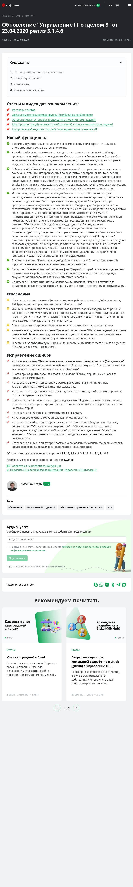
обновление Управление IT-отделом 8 (81, 507)
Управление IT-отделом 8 (41, 507)
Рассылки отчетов (23, 110)
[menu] (129, 5)
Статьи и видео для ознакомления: (38, 72)
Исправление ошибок (28, 90)
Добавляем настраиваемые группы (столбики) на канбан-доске (52, 115)
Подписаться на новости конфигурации (35, 466)
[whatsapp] (101, 585)
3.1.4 (110, 507)
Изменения (21, 84)
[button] (87, 5)
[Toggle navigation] (110, 5)
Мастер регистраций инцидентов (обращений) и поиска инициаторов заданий (62, 124)
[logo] (11, 5)
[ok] (113, 585)
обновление (15, 507)
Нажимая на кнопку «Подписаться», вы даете (61, 548)
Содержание (20, 62)
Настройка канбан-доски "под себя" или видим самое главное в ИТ (54, 129)
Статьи (11, 650)
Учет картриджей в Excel (26, 657)
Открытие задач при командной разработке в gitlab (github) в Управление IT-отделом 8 (95, 661)
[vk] (107, 585)
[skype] (96, 585)
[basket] (117, 5)
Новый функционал (27, 78)
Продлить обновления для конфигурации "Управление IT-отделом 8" (53, 470)
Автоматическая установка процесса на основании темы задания (54, 119)
